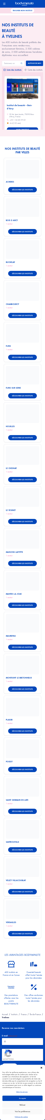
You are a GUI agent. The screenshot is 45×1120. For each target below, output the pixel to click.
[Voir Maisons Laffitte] (22, 539)
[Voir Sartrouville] (22, 829)
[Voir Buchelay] (22, 249)
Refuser (22, 1105)
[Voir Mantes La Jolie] (22, 581)
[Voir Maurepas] (22, 623)
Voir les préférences (22, 1111)
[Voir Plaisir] (22, 707)
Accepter (22, 1098)
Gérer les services (22, 1092)
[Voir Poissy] (22, 749)
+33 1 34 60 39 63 (18, 120)
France (24, 1014)
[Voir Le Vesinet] (22, 497)
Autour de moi (34, 63)
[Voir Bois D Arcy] (22, 207)
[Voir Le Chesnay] (22, 455)
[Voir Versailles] (22, 909)
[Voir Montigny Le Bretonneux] (22, 665)
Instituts (14, 1014)
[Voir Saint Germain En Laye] (22, 787)
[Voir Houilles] (22, 413)
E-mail (9, 1035)
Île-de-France (35, 1014)
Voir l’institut (22, 129)
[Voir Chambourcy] (22, 291)
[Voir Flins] (22, 333)
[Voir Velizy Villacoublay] (22, 867)
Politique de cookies (21, 1117)
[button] (41, 1068)
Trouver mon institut (22, 10)
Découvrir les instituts (22, 189)
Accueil (5, 1014)
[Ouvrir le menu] (4, 3)
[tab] (12, 69)
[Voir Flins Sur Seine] (22, 375)
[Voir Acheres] (22, 169)
